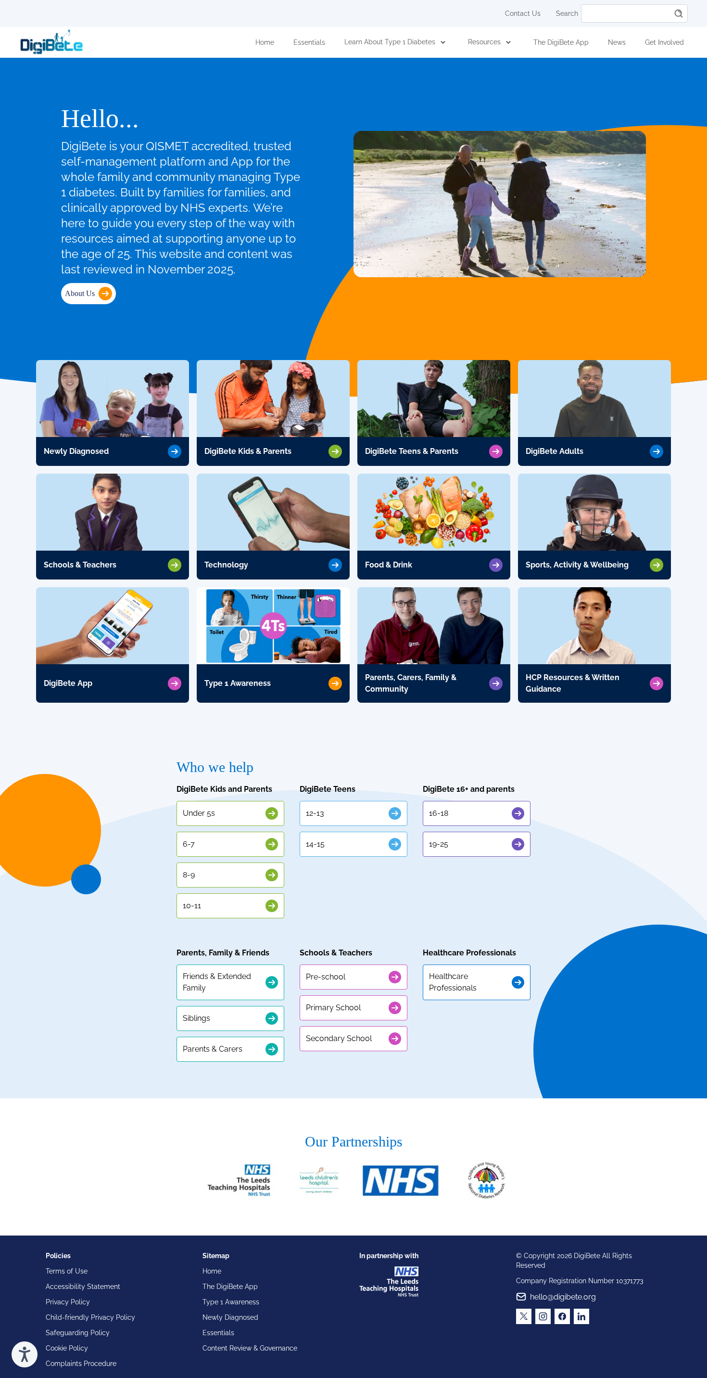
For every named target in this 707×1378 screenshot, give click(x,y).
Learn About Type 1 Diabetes (389, 42)
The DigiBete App (561, 42)
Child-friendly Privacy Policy (90, 1317)
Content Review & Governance (249, 1348)
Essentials (309, 42)
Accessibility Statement (83, 1286)
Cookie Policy (67, 1348)
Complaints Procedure (81, 1363)
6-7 (189, 844)
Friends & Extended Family (217, 982)
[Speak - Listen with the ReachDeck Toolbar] (25, 1354)
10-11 (192, 905)
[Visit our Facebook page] (562, 1316)
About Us (80, 293)
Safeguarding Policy (78, 1333)
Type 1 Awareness (230, 1302)
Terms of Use (67, 1271)
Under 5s (199, 813)
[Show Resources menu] (508, 42)
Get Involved (664, 42)
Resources (484, 42)
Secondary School (339, 1038)
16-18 (438, 813)
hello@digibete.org (563, 1296)
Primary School (333, 1007)
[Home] (51, 42)
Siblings (196, 1018)
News (617, 42)
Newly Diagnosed (230, 1317)
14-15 (315, 844)
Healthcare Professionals (453, 982)
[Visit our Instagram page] (543, 1316)
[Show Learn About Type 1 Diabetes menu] (443, 42)
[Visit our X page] (523, 1316)
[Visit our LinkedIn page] (581, 1316)
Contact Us (523, 13)
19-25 (438, 844)
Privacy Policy (68, 1302)
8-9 (189, 874)
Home (264, 42)
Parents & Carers (212, 1049)
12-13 (315, 813)
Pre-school (325, 976)
